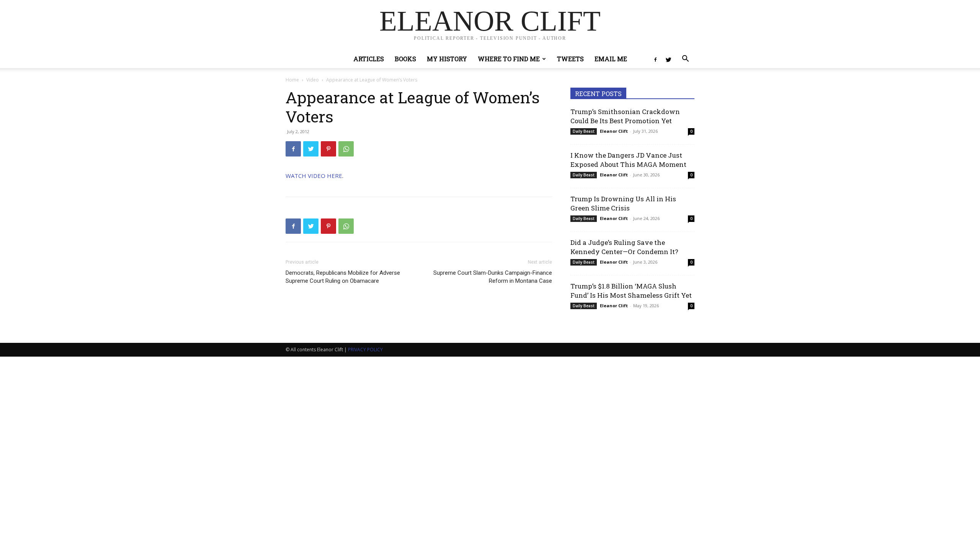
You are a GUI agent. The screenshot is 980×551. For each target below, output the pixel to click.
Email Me (611, 59)
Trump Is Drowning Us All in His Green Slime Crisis (623, 203)
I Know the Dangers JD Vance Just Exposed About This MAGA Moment (628, 160)
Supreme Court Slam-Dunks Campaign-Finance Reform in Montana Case (492, 276)
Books (405, 59)
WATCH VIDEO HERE (314, 175)
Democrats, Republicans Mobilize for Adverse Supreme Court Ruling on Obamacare (343, 276)
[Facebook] (655, 59)
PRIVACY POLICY (365, 349)
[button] (685, 59)
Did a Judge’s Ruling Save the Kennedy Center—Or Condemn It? (624, 247)
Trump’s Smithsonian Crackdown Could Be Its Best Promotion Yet (625, 116)
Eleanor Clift (614, 131)
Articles (368, 59)
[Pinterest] (328, 148)
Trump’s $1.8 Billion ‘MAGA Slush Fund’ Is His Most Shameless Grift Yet (631, 291)
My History (447, 59)
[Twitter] (668, 59)
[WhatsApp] (346, 148)
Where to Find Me (509, 59)
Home (292, 80)
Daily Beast (584, 131)
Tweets (570, 59)
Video (312, 80)
